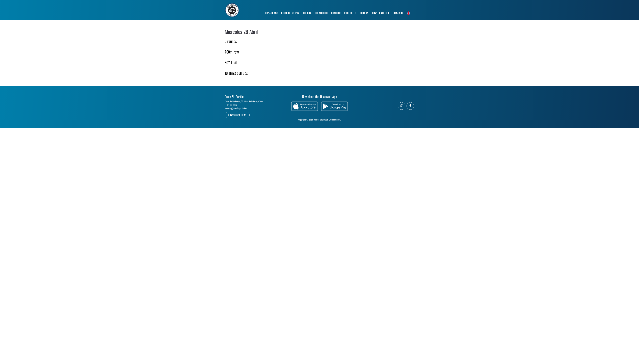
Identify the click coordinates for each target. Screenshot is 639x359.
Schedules (350, 13)
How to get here (381, 13)
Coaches (336, 13)
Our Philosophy (290, 13)
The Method (321, 13)
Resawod (398, 13)
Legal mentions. (335, 120)
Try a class (271, 13)
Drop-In (364, 13)
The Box (307, 13)
